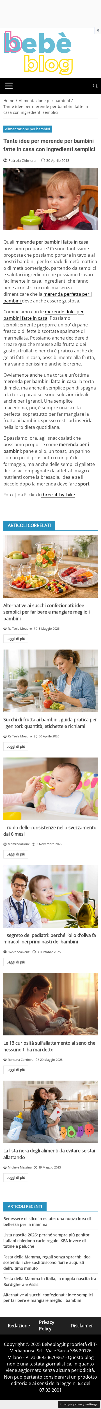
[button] (95, 86)
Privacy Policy (46, 1325)
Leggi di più (15, 638)
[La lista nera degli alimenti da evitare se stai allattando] (50, 1112)
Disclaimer (82, 1326)
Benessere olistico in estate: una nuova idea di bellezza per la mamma (47, 1221)
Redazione (19, 1326)
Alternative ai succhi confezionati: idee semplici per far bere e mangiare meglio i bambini (46, 612)
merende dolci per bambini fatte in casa (43, 315)
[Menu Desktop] (9, 86)
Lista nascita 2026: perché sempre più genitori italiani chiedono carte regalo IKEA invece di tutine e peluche (47, 1240)
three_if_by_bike (58, 495)
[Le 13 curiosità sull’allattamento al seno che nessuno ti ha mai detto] (50, 1004)
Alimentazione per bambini (27, 128)
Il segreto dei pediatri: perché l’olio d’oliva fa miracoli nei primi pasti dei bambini (49, 938)
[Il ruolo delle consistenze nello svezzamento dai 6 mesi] (50, 789)
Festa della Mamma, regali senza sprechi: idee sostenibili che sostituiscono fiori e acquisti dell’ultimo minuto (47, 1262)
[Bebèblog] (38, 52)
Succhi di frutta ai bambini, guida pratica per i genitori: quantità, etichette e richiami (50, 722)
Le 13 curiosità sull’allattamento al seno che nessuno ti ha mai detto (49, 1046)
